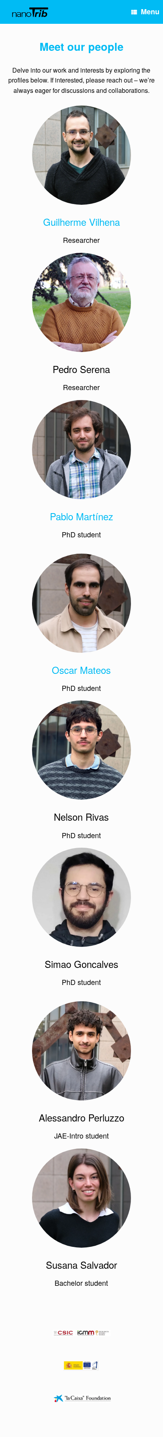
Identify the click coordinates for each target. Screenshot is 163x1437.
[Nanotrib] (30, 12)
